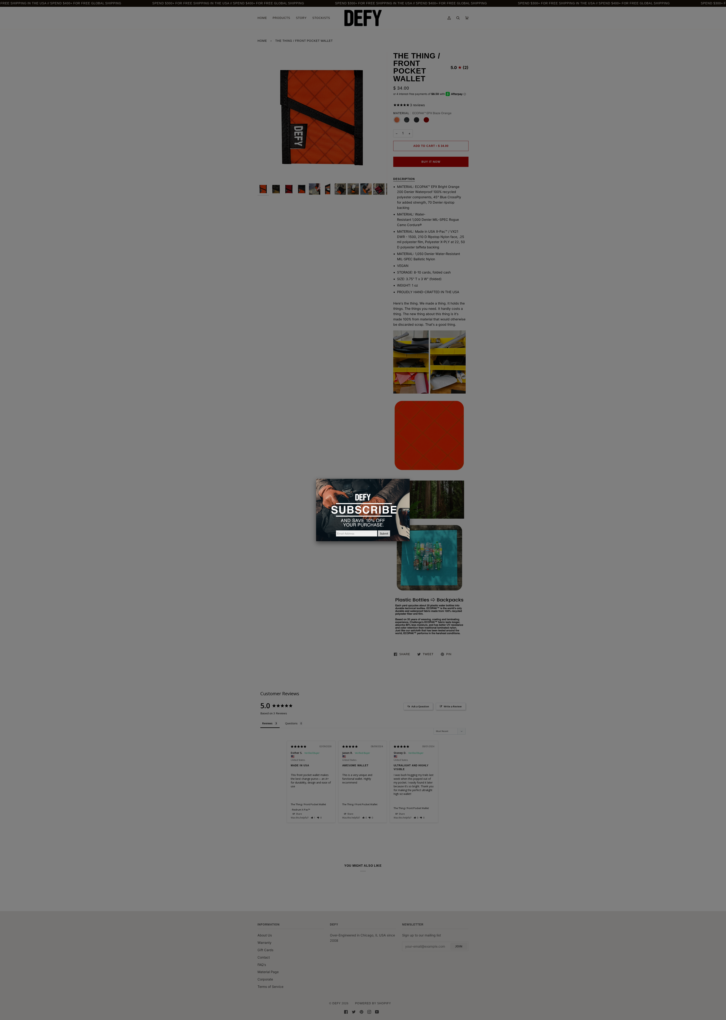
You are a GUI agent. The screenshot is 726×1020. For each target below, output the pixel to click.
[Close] (409, 478)
